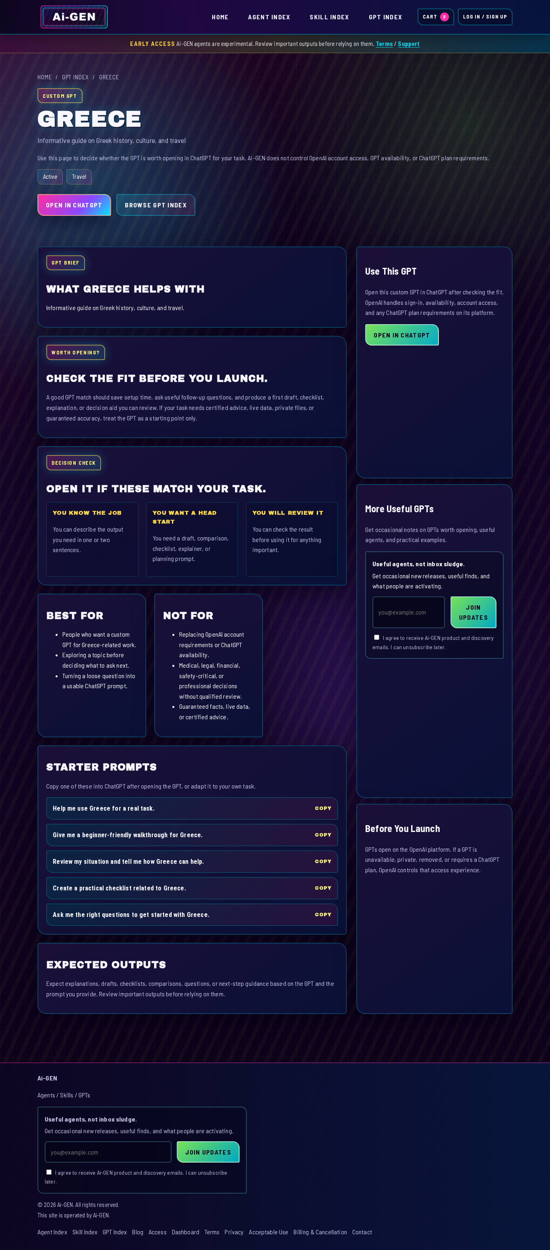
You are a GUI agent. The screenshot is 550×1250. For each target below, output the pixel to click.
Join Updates (473, 612)
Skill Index (329, 17)
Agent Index (269, 17)
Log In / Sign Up (485, 16)
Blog (137, 1232)
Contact (362, 1232)
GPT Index (386, 17)
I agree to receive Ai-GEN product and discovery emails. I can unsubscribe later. (433, 642)
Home (220, 17)
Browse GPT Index (155, 205)
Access (158, 1232)
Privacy (234, 1232)
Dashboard (185, 1232)
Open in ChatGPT (74, 205)
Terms (384, 43)
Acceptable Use (268, 1232)
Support (409, 43)
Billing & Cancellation (320, 1232)
